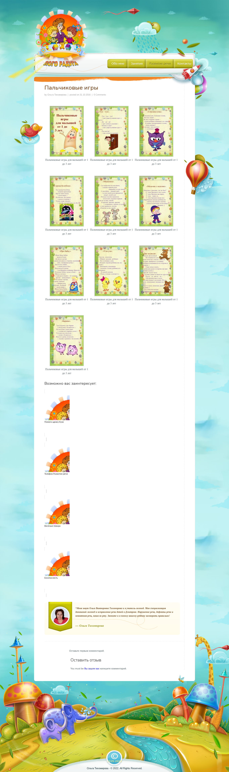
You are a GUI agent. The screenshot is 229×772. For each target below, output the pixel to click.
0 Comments (100, 94)
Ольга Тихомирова (56, 94)
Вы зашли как (91, 668)
